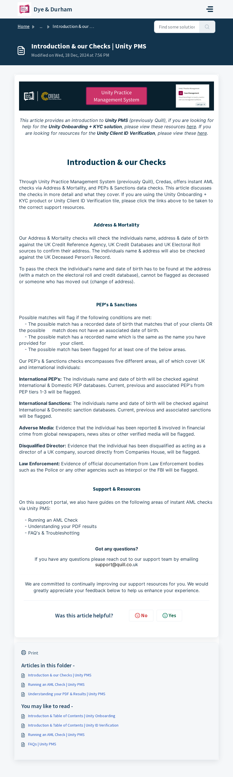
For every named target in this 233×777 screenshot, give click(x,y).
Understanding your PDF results (62, 526)
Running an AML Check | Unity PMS (56, 684)
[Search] (207, 27)
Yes (172, 615)
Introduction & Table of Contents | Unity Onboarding (71, 715)
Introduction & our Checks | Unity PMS (59, 675)
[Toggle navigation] (209, 9)
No (144, 615)
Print (33, 653)
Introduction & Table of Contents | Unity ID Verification (73, 725)
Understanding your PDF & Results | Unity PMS (66, 693)
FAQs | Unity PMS (42, 744)
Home (24, 26)
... (41, 26)
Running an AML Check (53, 520)
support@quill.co (113, 564)
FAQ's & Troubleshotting (54, 533)
